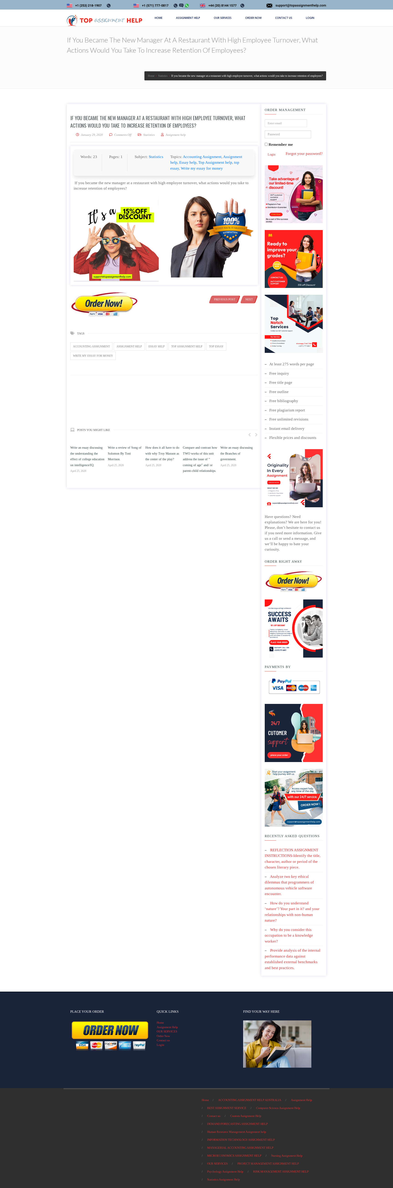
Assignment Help (167, 1027)
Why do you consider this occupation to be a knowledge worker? (289, 935)
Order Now (163, 1036)
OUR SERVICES (167, 1031)
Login (271, 154)
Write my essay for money (202, 168)
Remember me (280, 144)
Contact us (163, 1040)
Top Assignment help (215, 162)
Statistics (149, 134)
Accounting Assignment (202, 157)
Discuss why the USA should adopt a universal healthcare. (123, 453)
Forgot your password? (304, 153)
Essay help (187, 162)
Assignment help (129, 346)
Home (160, 1022)
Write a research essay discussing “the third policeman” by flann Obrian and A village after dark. (237, 459)
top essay (216, 346)
